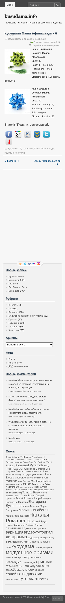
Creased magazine (14, 462)
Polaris (15, 487)
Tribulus (9, 496)
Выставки (13, 305)
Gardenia (40, 468)
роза (8, 570)
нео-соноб (36, 557)
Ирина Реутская (31, 506)
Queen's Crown (26, 487)
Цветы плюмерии (15, 416)
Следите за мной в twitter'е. (25, 263)
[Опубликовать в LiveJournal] (27, 137)
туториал (28, 578)
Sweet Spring (16, 493)
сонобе (12, 574)
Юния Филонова (15, 525)
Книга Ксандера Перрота (19, 391)
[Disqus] (32, 215)
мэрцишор (22, 557)
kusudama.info (21, 16)
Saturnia (29, 490)
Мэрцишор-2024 (16, 291)
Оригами (12, 319)
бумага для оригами (35, 528)
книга (27, 541)
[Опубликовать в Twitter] (46, 137)
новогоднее (13, 562)
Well (10, 422)
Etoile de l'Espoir (45, 462)
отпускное (12, 565)
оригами (44, 561)
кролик (46, 541)
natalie (28, 39)
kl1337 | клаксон (17, 396)
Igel (33, 474)
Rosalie (22, 490)
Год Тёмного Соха (17, 287)
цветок (42, 579)
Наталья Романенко (27, 517)
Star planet (38, 490)
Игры (11, 308)
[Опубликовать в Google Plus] (18, 137)
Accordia (10, 457)
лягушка (48, 547)
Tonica (43, 492)
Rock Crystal (40, 487)
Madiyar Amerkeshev (26, 477)
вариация (14, 532)
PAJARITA (29, 484)
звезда (11, 541)
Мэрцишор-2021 (15, 442)
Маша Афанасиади (44, 148)
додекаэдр (33, 537)
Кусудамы (13, 148)
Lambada (40, 474)
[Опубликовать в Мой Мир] (37, 137)
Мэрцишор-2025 (16, 280)
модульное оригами (15, 153)
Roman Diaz (12, 489)
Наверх (58, 598)
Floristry (10, 465)
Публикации (14, 323)
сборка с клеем (22, 569)
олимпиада (28, 562)
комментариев (18, 366)
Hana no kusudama (32, 471)
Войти (11, 359)
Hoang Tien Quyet (23, 474)
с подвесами (30, 574)
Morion (19, 484)
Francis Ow (17, 469)
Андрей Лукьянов (24, 498)
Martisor (11, 481)
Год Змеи (13, 283)
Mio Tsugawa (38, 481)
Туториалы (14, 326)
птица (28, 565)
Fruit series (28, 468)
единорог (44, 538)
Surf (8, 492)
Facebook (30, 263)
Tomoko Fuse (31, 492)
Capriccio (10, 459)
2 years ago (37, 404)
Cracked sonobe (41, 459)
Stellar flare (49, 490)
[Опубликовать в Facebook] (8, 137)
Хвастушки (14, 330)
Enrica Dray (28, 462)
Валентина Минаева (17, 502)
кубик (8, 547)
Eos (35, 462)
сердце (39, 569)
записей (15, 363)
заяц (51, 537)
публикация (40, 566)
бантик (38, 525)
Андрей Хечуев (42, 498)
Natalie (12, 380)
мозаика (10, 557)
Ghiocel (19, 471)
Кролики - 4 (12, 161)
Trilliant (16, 496)
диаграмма (16, 537)
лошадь (39, 547)
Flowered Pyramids (29, 465)
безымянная (14, 528)
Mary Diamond (24, 481)
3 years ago (30, 416)
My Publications (16, 276)
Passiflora (39, 484)
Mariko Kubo (42, 478)
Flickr (34, 263)
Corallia (29, 460)
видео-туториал (38, 532)
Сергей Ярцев (39, 521)
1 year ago (36, 391)
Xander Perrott (27, 495)
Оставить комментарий (45, 42)
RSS (21, 263)
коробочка (37, 542)
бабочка (30, 525)
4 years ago (29, 442)
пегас (21, 566)
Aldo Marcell (38, 457)
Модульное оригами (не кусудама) (26, 316)
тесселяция (12, 579)
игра (20, 541)
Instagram (39, 263)
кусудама (28, 148)
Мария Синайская (34, 510)
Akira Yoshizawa (22, 457)
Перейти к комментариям (45, 45)
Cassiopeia (20, 460)
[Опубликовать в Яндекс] (8, 144)
